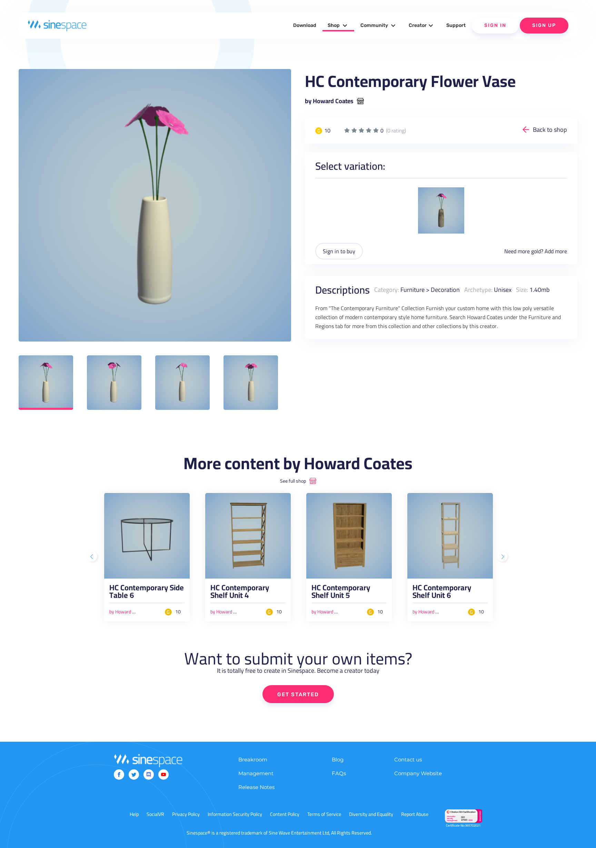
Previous (93, 557)
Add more (556, 251)
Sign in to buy (339, 251)
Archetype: (478, 289)
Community (378, 25)
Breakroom (252, 759)
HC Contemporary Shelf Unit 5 (340, 593)
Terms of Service (324, 814)
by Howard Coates (329, 101)
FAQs (339, 773)
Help (134, 814)
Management (256, 773)
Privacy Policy (186, 814)
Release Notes (256, 787)
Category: (386, 289)
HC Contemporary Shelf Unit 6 (442, 593)
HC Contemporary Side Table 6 (146, 593)
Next (503, 557)
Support (456, 25)
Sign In (495, 25)
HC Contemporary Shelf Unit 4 (239, 593)
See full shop (293, 480)
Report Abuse (414, 814)
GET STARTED (298, 694)
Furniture (412, 289)
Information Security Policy (235, 814)
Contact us (408, 759)
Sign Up (544, 25)
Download (304, 25)
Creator (422, 25)
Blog (338, 759)
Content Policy (284, 814)
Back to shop (550, 129)
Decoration (445, 289)
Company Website (418, 773)
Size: (522, 289)
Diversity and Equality (371, 814)
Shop (338, 25)
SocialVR (155, 814)
